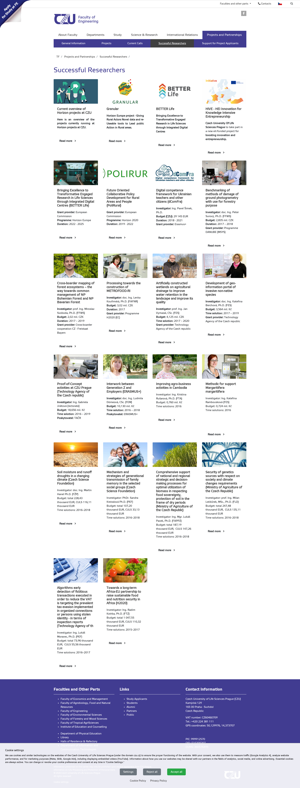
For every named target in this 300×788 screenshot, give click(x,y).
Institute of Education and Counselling (84, 726)
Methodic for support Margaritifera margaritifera (221, 387)
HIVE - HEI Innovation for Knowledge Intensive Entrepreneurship (223, 112)
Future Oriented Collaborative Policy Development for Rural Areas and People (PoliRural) (123, 198)
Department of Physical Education (81, 733)
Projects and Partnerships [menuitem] (224, 35)
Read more (65, 141)
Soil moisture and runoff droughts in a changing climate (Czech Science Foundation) (74, 477)
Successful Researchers (113, 56)
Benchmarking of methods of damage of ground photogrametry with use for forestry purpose (222, 198)
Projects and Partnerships (79, 56)
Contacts (265, 3)
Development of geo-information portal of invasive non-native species (221, 288)
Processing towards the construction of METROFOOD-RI (124, 287)
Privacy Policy (158, 780)
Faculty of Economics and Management (84, 699)
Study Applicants (137, 699)
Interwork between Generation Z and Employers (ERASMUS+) (124, 387)
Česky (280, 3)
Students (132, 703)
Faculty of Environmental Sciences (81, 714)
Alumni (131, 707)
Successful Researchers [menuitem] (172, 43)
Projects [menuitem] (106, 43)
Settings (128, 771)
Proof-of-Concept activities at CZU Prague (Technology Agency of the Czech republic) (74, 389)
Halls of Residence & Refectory (79, 741)
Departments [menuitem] (95, 35)
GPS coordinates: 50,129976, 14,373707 (210, 725)
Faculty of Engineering (74, 711)
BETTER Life (165, 109)
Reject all (152, 771)
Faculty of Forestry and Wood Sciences (84, 718)
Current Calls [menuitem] (135, 43)
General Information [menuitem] (73, 43)
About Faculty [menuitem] (67, 35)
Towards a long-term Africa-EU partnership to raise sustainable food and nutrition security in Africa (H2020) (124, 595)
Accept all (176, 771)
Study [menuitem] (118, 35)
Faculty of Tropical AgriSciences (80, 722)
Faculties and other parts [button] (234, 3)
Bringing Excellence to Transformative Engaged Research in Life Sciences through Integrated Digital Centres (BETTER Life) (75, 198)
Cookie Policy (138, 780)
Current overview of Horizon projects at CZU (74, 110)
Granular (113, 109)
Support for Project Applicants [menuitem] (220, 43)
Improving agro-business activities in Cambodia (173, 385)
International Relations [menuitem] (182, 35)
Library (65, 737)
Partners (132, 711)
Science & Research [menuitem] (144, 35)
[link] (17, 13)
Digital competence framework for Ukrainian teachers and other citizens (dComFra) (173, 196)
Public (130, 714)
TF (58, 56)
